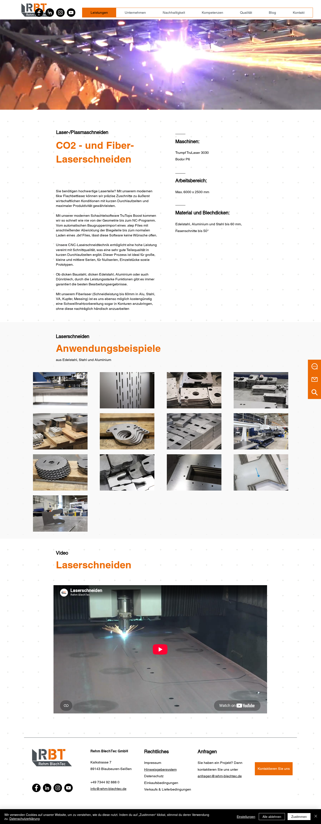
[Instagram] (60, 12)
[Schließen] (315, 817)
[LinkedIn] (49, 12)
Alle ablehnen (271, 816)
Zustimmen (299, 816)
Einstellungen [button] (246, 816)
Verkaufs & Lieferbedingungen (167, 789)
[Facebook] (39, 12)
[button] (314, 366)
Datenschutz (154, 776)
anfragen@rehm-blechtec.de (220, 776)
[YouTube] (71, 12)
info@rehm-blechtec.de (108, 789)
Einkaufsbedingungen (161, 783)
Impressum (152, 763)
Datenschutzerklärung (24, 818)
